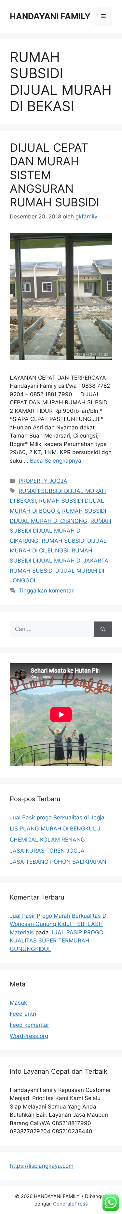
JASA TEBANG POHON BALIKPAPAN (58, 861)
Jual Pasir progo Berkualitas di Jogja (57, 817)
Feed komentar (29, 1025)
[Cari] (103, 629)
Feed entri (23, 1014)
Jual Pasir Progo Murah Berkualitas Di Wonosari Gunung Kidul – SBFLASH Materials (59, 924)
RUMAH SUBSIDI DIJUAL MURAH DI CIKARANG (60, 531)
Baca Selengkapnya (55, 460)
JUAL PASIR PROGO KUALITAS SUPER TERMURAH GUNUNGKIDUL (56, 940)
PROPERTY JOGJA (43, 481)
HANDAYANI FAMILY (50, 16)
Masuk (18, 1002)
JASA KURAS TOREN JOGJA (47, 850)
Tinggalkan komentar (46, 590)
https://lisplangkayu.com (42, 1166)
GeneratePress (70, 1204)
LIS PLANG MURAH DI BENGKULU (55, 828)
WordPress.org (29, 1036)
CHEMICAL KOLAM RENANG (47, 839)
